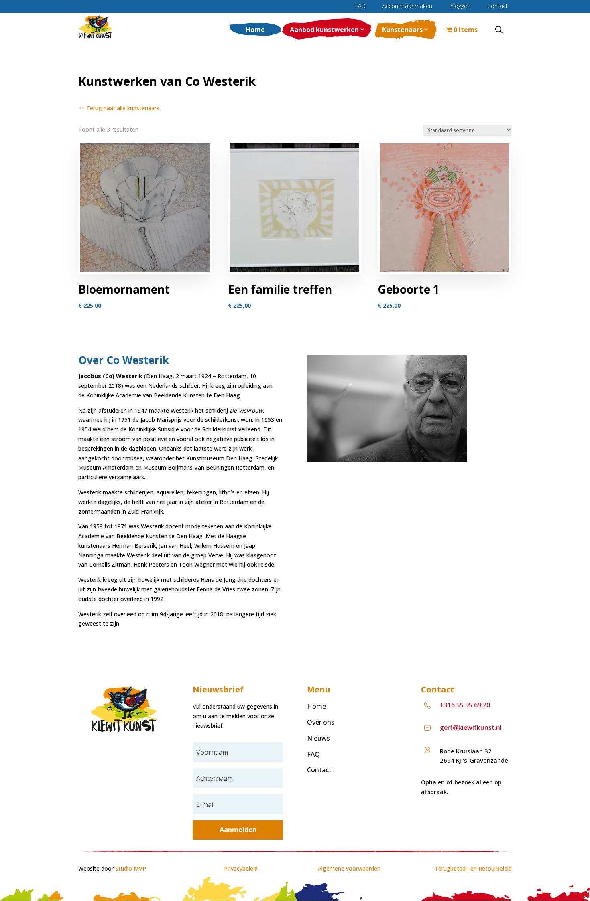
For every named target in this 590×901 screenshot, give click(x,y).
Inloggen (459, 6)
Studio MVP (130, 868)
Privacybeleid (241, 868)
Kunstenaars (402, 29)
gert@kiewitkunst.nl (471, 727)
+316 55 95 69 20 (465, 705)
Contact (497, 6)
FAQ (360, 6)
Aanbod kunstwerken (324, 29)
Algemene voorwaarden (349, 868)
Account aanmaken (407, 6)
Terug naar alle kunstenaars (122, 108)
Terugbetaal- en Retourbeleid (473, 868)
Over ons (320, 722)
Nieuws (318, 738)
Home (255, 29)
